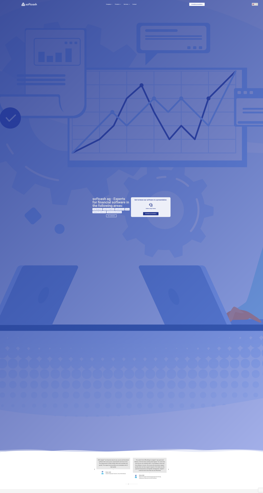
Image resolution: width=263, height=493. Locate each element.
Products (117, 4)
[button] (94, 469)
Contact (134, 4)
